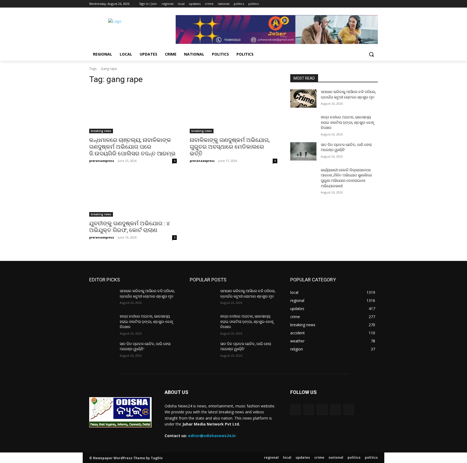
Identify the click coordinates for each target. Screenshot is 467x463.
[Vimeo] (367, 4)
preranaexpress (101, 161)
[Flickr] (322, 409)
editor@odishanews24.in (212, 435)
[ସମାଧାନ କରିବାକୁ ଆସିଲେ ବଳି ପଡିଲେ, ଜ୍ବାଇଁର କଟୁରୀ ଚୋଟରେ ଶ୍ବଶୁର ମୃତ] (303, 98)
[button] (371, 54)
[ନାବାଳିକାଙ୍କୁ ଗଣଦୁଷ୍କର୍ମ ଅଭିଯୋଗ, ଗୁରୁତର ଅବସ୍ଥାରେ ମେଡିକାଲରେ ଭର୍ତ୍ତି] (233, 111)
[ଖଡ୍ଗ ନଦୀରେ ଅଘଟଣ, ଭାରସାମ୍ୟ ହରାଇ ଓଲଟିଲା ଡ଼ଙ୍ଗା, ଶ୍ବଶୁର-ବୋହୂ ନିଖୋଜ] (303, 124)
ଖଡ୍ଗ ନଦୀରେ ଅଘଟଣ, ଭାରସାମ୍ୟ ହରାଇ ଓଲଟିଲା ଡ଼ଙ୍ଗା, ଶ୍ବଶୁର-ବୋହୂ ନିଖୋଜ (347, 122)
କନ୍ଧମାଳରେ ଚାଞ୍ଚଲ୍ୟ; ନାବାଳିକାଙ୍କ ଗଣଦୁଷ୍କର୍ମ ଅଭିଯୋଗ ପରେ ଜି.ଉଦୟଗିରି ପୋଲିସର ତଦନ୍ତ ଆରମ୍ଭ (132, 147)
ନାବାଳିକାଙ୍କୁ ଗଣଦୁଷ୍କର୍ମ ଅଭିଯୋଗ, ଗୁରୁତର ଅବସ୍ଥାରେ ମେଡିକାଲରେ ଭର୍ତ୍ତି (230, 147)
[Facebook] (345, 4)
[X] (360, 4)
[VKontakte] (348, 409)
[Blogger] (295, 409)
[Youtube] (375, 4)
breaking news (101, 131)
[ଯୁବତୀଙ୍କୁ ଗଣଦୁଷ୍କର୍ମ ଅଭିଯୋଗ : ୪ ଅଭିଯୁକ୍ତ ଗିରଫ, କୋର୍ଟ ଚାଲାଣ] (133, 195)
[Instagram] (352, 4)
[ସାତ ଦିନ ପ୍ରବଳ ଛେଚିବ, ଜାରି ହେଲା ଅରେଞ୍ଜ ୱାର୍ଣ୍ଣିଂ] (303, 151)
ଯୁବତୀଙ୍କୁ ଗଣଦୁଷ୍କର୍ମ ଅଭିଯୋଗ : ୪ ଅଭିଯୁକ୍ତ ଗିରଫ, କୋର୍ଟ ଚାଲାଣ (129, 226)
